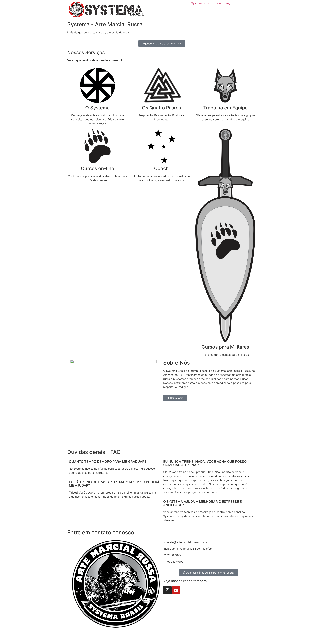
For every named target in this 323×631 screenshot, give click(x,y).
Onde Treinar (213, 3)
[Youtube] (176, 590)
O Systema (195, 3)
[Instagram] (167, 590)
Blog (228, 3)
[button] (196, 3)
